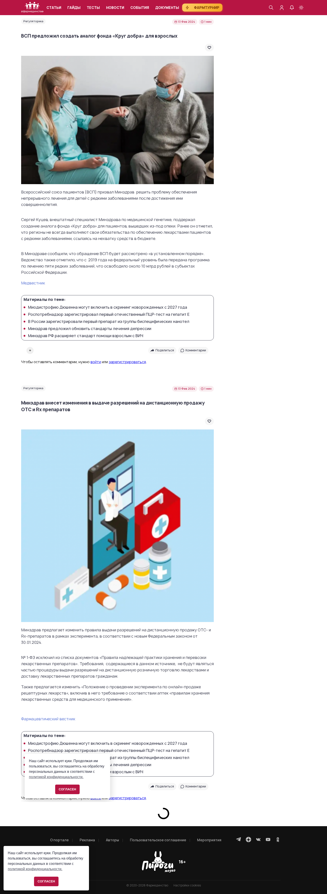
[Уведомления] (292, 7)
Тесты (93, 7)
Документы (167, 7)
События (139, 7)
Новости (115, 7)
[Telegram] (238, 839)
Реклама (87, 840)
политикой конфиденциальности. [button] (35, 869)
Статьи (53, 7)
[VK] (258, 839)
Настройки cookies (187, 885)
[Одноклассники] (278, 839)
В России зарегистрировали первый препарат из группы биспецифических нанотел (108, 321)
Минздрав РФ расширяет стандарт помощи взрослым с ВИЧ (85, 336)
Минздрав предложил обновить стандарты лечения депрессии (89, 328)
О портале (59, 840)
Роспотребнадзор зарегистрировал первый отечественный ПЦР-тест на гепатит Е (109, 314)
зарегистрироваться (127, 361)
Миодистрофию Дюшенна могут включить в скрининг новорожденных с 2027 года (107, 307)
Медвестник (33, 283)
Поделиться (164, 350)
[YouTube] (268, 839)
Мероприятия (209, 840)
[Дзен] (248, 839)
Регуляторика (33, 21)
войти (96, 361)
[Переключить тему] (301, 7)
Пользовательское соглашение (158, 840)
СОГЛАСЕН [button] (46, 881)
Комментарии (196, 350)
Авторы (112, 840)
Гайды (74, 7)
